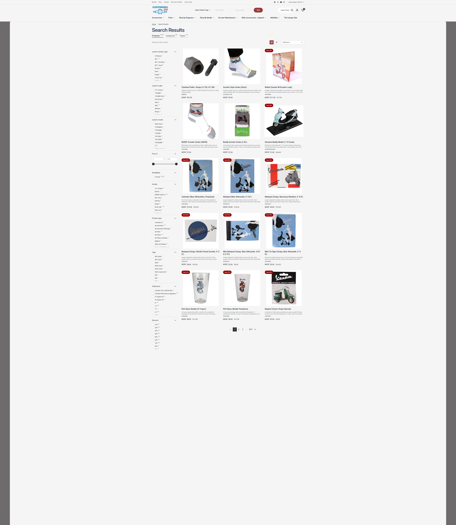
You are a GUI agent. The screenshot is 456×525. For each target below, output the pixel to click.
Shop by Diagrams (186, 18)
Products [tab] (157, 35)
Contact (166, 2)
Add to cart (201, 82)
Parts (170, 18)
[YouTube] (281, 2)
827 (250, 329)
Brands (154, 2)
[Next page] (255, 329)
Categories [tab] (171, 35)
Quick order (188, 2)
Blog (160, 2)
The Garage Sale (290, 18)
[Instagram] (277, 2)
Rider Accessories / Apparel (253, 18)
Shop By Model (206, 18)
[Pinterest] (284, 2)
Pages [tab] (184, 35)
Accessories (157, 18)
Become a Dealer (176, 2)
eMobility (274, 18)
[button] (272, 42)
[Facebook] (274, 2)
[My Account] (297, 10)
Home (154, 24)
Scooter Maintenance (226, 18)
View (258, 10)
